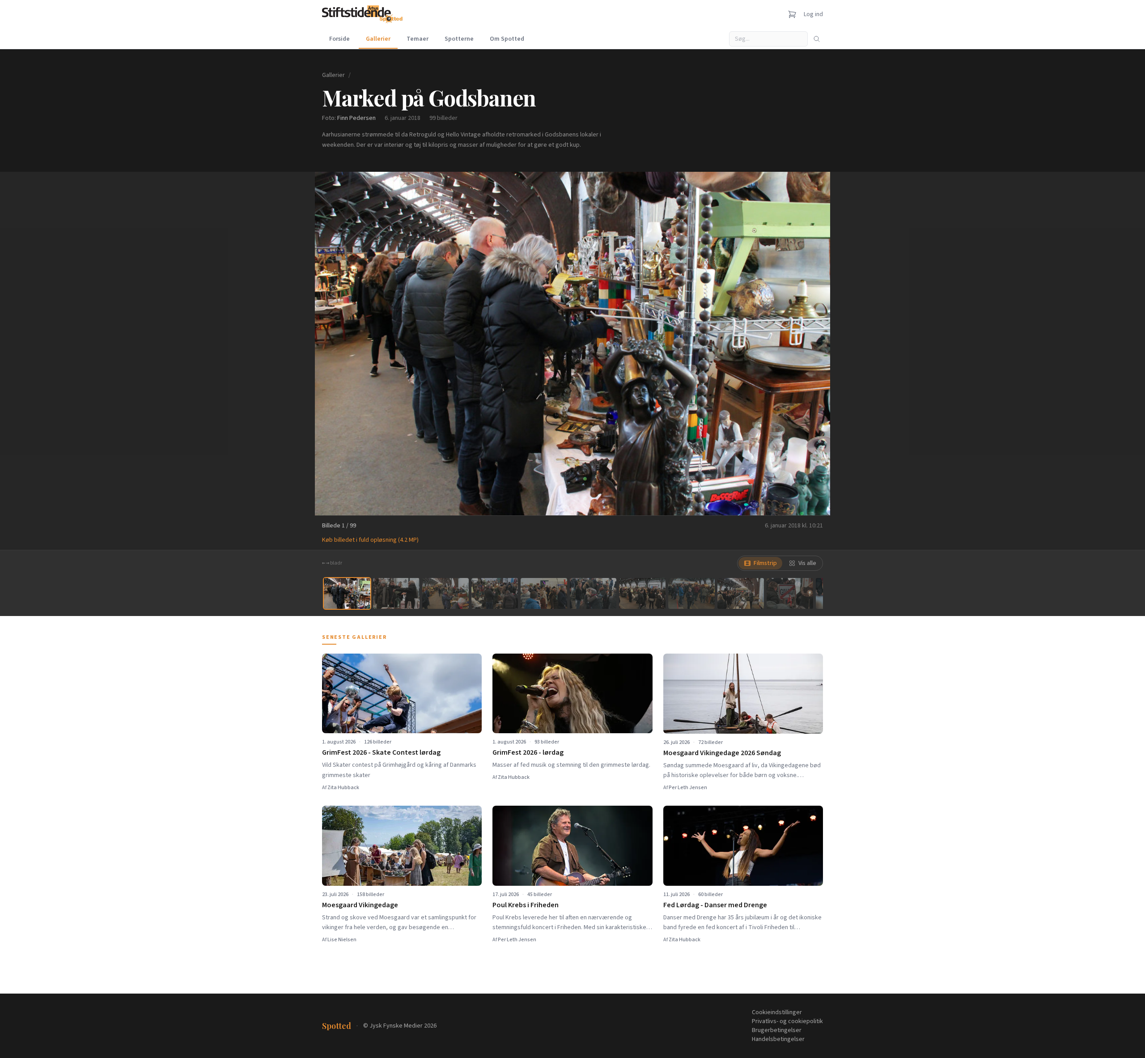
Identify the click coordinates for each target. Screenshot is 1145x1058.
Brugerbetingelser (777, 1030)
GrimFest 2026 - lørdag (528, 752)
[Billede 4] (494, 593)
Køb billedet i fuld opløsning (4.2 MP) (370, 539)
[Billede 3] (445, 593)
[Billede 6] (593, 593)
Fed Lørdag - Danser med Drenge (715, 905)
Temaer (417, 38)
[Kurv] (792, 14)
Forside (339, 38)
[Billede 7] (642, 593)
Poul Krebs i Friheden (525, 905)
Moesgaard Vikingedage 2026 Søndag (722, 753)
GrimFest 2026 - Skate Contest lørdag (381, 752)
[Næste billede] (812, 343)
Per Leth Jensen (688, 787)
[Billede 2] (396, 593)
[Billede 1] (347, 593)
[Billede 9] (740, 593)
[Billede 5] (544, 593)
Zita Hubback (343, 787)
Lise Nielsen (341, 939)
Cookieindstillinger (777, 1012)
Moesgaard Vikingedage (360, 905)
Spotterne (459, 38)
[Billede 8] (691, 593)
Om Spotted (507, 38)
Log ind (813, 14)
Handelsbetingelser (778, 1039)
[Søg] (816, 39)
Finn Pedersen (356, 118)
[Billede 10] (790, 593)
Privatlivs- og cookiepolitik (787, 1021)
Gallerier (378, 38)
